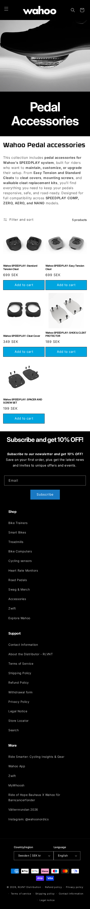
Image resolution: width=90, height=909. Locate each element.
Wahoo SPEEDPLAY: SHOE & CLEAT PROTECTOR (65, 334)
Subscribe (45, 494)
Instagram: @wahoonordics (28, 819)
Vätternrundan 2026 (23, 809)
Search (13, 730)
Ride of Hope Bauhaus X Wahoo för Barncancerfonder (34, 797)
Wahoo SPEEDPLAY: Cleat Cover (21, 335)
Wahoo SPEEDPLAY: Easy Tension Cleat (64, 267)
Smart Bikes (17, 532)
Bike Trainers (18, 523)
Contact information (71, 893)
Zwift (12, 608)
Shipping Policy (19, 673)
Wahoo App (16, 766)
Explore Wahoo (19, 618)
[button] (6, 8)
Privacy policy (74, 887)
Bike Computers (20, 551)
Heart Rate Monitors (23, 570)
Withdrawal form (20, 692)
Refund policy (53, 887)
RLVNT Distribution (29, 887)
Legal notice (47, 900)
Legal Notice (17, 711)
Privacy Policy (18, 702)
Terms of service (21, 893)
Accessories (17, 599)
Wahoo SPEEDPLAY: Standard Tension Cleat (20, 267)
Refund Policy (18, 682)
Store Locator (18, 721)
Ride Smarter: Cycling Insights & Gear (36, 757)
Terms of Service (20, 664)
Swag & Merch (19, 589)
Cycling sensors (20, 561)
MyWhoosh (16, 785)
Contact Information (23, 645)
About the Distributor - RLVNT (30, 654)
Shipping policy (45, 893)
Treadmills (15, 542)
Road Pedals (17, 580)
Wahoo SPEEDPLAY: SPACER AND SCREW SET (22, 401)
